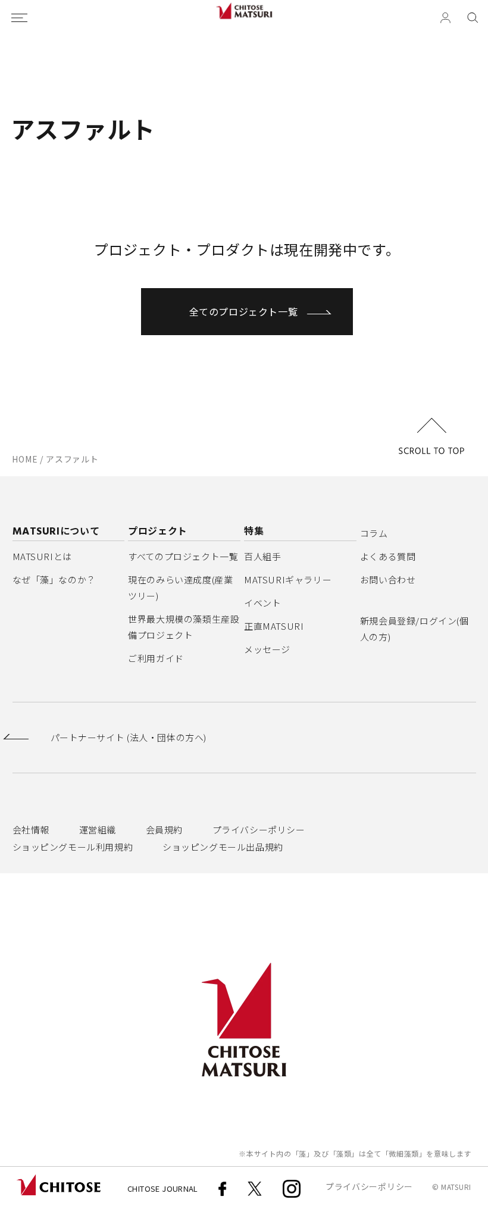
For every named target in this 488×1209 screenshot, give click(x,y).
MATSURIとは (42, 556)
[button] (472, 18)
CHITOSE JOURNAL (162, 1188)
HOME (24, 459)
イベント (262, 602)
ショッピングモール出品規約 (222, 847)
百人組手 (262, 556)
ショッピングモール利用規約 (72, 847)
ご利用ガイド (156, 658)
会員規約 (164, 829)
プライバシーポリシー (258, 829)
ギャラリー (287, 579)
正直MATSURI (274, 626)
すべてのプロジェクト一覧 (183, 556)
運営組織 (97, 829)
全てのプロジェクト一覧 (243, 311)
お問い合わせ (388, 579)
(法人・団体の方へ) (129, 737)
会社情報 (30, 829)
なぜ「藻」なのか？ (54, 579)
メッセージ (267, 649)
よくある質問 (388, 556)
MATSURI (456, 1187)
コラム (374, 533)
